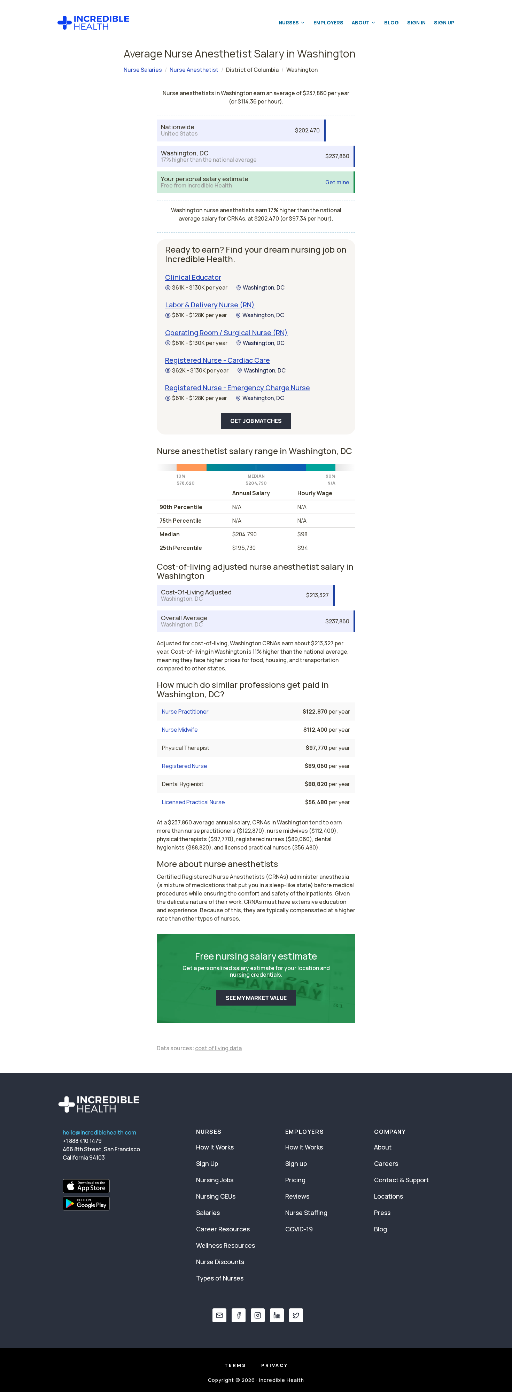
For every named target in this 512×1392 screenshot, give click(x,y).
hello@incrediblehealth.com (99, 1132)
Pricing (295, 1180)
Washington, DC (264, 287)
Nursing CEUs (215, 1196)
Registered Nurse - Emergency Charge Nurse (237, 387)
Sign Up (444, 22)
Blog (391, 22)
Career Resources (223, 1229)
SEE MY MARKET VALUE (256, 998)
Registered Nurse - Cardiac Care (217, 360)
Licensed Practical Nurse (193, 802)
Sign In (416, 22)
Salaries (208, 1212)
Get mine (337, 182)
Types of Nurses (219, 1278)
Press (382, 1212)
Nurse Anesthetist (194, 70)
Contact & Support (401, 1180)
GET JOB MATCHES (256, 421)
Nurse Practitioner (185, 711)
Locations (388, 1196)
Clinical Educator (193, 277)
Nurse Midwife (180, 729)
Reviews (297, 1196)
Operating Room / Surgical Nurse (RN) (226, 332)
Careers (386, 1163)
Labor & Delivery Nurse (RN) (210, 304)
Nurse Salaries (143, 70)
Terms (235, 1365)
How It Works (215, 1147)
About (361, 22)
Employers (328, 22)
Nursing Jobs (214, 1180)
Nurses (289, 22)
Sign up (296, 1163)
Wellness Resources (225, 1245)
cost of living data (218, 1048)
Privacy (274, 1365)
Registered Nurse (184, 766)
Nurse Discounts (220, 1262)
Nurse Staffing (306, 1212)
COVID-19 (299, 1229)
